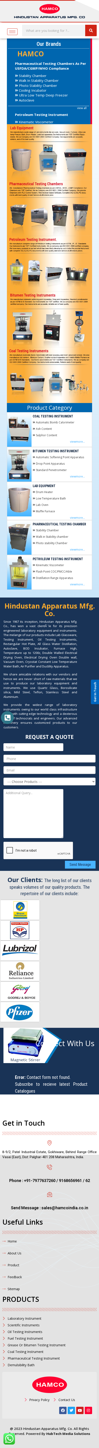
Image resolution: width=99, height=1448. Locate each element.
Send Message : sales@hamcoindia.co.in (49, 1207)
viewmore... (77, 442)
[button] (7, 717)
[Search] (91, 30)
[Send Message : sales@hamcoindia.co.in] (49, 1194)
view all (82, 108)
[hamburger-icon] (12, 31)
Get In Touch (95, 692)
